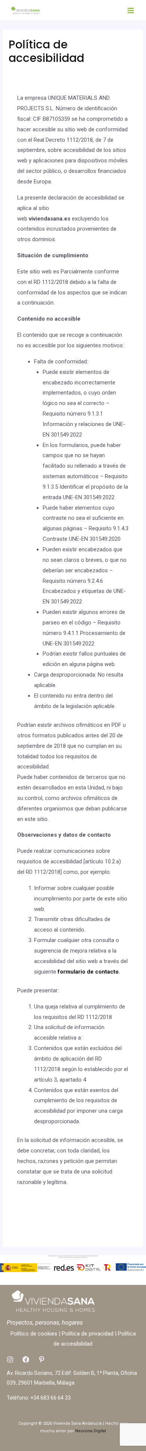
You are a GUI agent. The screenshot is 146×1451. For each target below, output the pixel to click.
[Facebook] (25, 1359)
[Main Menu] (131, 10)
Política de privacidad (87, 1333)
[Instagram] (10, 1359)
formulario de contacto (88, 971)
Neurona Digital (90, 1430)
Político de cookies (33, 1333)
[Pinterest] (41, 1359)
